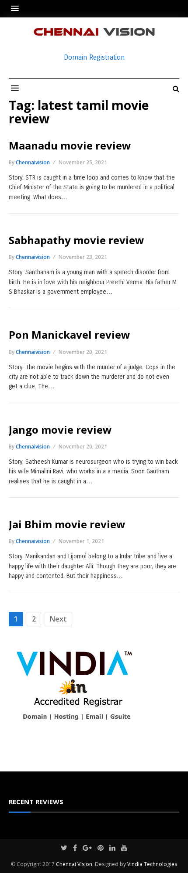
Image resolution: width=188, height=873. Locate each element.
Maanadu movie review (70, 145)
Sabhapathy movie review (76, 240)
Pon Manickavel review (69, 334)
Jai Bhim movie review (67, 524)
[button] (17, 8)
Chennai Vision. (75, 864)
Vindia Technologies (152, 864)
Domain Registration (94, 57)
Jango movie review (60, 429)
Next (58, 619)
